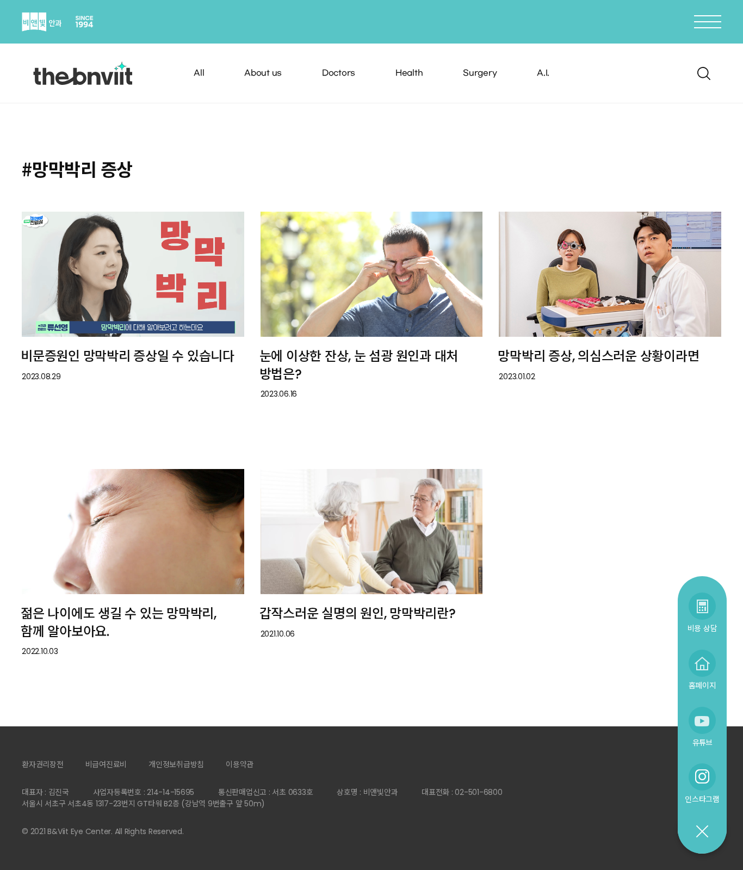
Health (409, 73)
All (199, 73)
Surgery (480, 73)
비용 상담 (702, 628)
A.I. (543, 73)
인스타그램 (702, 799)
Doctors (338, 73)
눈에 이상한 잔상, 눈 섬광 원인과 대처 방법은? (359, 365)
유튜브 (702, 742)
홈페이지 (702, 685)
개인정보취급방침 (176, 764)
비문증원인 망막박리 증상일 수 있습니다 (127, 356)
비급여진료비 (106, 764)
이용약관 (239, 764)
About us (263, 73)
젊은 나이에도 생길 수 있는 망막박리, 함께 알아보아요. (118, 622)
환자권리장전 (43, 764)
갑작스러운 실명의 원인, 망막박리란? (357, 613)
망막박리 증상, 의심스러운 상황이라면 (598, 356)
